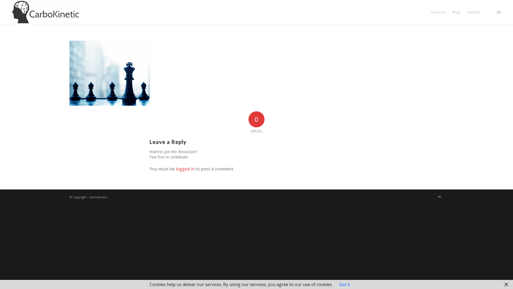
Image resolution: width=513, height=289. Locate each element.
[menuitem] (438, 12)
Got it (344, 284)
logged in (185, 169)
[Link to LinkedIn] (499, 12)
